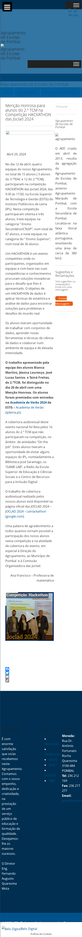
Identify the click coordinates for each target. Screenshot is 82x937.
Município (52, 744)
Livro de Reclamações (50, 917)
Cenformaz (52, 754)
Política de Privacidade (18, 917)
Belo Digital (29, 929)
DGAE (53, 759)
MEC (52, 781)
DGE (52, 765)
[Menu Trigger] (7, 7)
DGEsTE (50, 775)
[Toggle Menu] (76, 5)
